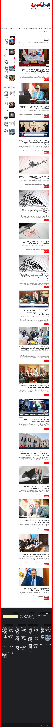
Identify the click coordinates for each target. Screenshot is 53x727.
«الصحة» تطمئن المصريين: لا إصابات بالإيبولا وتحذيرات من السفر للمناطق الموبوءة (35, 454)
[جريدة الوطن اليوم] (40, 6)
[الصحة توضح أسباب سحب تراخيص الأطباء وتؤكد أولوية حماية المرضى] (34, 577)
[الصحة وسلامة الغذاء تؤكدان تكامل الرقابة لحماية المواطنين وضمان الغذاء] (34, 373)
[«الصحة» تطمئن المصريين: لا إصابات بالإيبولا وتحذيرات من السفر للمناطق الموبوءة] (34, 441)
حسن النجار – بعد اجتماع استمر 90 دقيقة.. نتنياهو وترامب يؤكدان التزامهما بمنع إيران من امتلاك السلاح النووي (4, 651)
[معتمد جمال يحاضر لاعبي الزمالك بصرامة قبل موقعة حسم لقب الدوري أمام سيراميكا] (23, 649)
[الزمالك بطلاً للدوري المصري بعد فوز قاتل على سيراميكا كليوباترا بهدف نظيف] (23, 638)
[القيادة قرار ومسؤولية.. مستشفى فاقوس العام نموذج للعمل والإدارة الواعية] (34, 58)
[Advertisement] (26, 19)
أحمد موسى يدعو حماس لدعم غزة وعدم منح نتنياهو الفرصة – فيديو (30, 647)
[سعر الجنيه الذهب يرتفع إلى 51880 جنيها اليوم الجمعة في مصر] (12, 78)
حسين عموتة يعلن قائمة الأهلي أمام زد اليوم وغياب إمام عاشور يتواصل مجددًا (42, 630)
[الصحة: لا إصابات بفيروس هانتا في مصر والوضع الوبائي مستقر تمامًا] (34, 475)
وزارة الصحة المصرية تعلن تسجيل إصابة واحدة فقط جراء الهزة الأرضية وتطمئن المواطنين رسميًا (34, 142)
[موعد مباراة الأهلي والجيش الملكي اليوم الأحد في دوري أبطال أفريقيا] (35, 629)
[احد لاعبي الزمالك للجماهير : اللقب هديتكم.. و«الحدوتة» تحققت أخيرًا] (23, 629)
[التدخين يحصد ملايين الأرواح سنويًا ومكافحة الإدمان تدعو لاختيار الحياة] (34, 407)
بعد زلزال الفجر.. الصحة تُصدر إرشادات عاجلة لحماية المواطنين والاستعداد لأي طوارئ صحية (35, 277)
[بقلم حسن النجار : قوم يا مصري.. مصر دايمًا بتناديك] (35, 639)
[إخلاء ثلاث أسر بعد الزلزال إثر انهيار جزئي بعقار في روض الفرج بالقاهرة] (34, 165)
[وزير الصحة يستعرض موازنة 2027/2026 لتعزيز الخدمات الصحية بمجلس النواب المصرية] (34, 543)
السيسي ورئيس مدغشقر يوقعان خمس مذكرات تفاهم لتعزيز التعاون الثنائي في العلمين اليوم (4, 639)
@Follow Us (15, 613)
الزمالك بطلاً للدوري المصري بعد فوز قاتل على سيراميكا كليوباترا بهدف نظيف (17, 639)
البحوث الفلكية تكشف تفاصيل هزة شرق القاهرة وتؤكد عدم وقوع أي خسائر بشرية (35, 242)
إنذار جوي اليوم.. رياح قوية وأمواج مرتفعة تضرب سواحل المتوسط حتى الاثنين (6, 69)
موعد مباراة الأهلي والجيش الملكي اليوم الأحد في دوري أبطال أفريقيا (30, 630)
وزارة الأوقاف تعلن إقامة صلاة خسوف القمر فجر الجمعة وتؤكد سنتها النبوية (6, 52)
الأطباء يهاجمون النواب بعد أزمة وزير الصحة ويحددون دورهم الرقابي (34, 521)
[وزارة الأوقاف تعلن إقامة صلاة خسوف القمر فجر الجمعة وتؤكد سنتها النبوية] (12, 52)
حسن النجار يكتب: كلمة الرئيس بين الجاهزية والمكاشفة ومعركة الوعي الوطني (6, 43)
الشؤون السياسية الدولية (33, 28)
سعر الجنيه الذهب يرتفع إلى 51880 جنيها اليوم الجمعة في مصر (6, 78)
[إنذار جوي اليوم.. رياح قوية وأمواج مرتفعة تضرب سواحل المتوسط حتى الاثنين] (12, 68)
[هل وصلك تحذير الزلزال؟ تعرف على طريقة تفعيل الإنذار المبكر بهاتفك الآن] (34, 198)
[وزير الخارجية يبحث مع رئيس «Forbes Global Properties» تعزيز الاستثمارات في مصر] (12, 94)
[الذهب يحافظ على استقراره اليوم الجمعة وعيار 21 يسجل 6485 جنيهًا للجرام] (12, 60)
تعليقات (4, 87)
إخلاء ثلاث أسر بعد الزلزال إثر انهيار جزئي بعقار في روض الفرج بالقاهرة (34, 177)
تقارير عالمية (6, 28)
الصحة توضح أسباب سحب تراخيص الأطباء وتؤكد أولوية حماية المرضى (36, 589)
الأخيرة (9, 87)
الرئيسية (48, 28)
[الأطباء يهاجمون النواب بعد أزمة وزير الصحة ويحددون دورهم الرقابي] (34, 508)
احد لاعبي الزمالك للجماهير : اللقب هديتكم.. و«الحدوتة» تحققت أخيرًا (17, 630)
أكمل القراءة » (46, 79)
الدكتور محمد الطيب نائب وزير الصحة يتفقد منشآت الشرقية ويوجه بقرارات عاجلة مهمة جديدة (35, 350)
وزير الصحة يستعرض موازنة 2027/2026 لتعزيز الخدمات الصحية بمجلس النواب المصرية (34, 555)
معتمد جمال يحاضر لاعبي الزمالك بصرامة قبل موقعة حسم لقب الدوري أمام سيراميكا (17, 650)
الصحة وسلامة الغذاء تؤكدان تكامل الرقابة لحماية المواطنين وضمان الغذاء (35, 386)
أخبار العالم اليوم (11, 28)
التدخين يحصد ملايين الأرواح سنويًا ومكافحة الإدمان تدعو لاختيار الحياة (35, 420)
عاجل (44, 28)
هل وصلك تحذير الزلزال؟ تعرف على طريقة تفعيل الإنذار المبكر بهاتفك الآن (35, 211)
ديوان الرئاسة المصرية (24, 28)
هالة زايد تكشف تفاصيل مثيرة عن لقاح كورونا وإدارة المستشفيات (34, 107)
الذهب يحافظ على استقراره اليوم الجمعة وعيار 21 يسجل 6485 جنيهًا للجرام (6, 60)
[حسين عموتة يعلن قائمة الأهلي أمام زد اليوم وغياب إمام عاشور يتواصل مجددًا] (48, 629)
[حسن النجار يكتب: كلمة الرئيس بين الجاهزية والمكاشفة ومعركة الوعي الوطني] (12, 42)
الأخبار (40, 28)
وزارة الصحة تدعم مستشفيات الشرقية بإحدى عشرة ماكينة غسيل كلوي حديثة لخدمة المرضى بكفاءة (34, 313)
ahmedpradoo (34, 725)
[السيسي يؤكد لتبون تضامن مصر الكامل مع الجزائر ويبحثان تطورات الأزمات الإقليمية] (10, 629)
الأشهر (14, 87)
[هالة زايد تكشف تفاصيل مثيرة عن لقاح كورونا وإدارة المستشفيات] (34, 93)
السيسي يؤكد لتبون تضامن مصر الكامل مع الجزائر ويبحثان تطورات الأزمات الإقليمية (4, 630)
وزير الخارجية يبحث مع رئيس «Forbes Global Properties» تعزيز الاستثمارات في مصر (6, 95)
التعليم (17, 28)
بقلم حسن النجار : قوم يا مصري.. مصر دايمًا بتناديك (30, 639)
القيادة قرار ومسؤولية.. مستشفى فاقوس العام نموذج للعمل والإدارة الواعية (34, 70)
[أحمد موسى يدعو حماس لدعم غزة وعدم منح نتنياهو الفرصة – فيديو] (35, 682)
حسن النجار (47, 68)
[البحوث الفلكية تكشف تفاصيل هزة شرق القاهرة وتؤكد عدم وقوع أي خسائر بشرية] (34, 231)
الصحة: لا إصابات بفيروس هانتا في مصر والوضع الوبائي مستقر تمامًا (36, 487)
